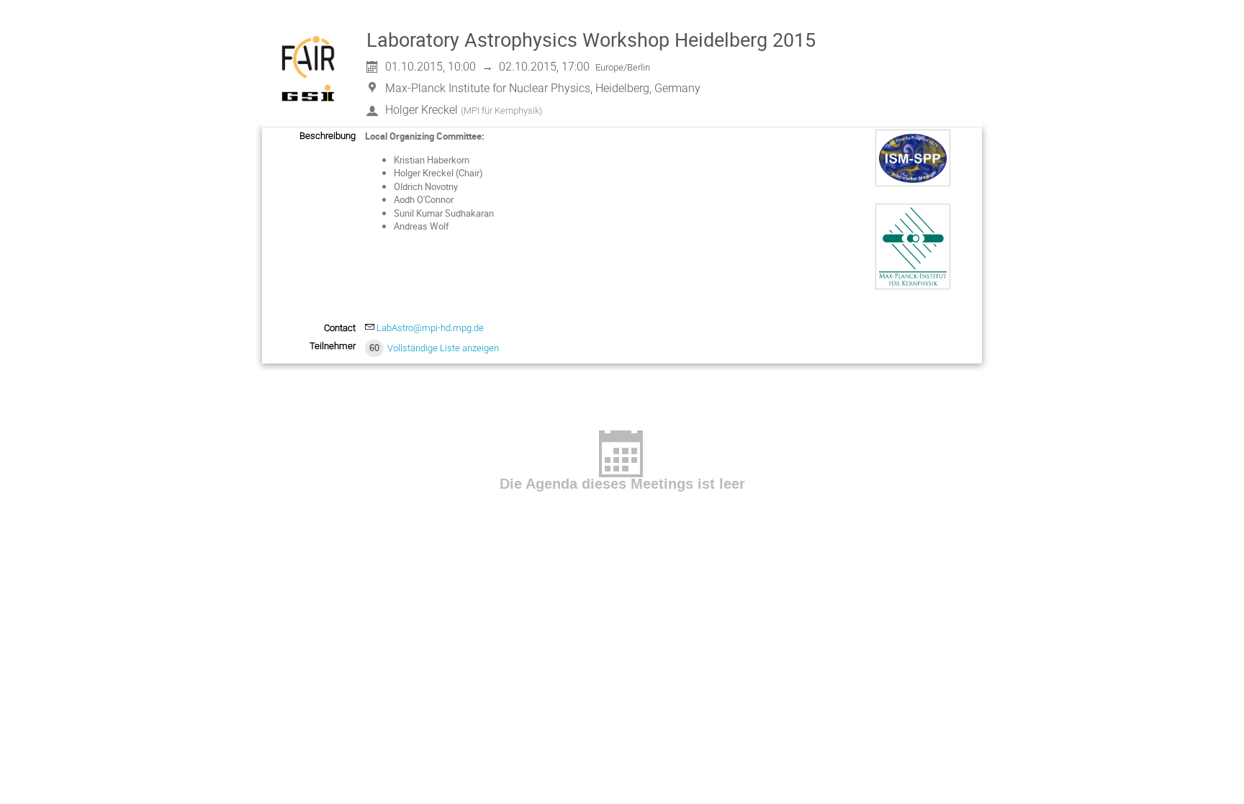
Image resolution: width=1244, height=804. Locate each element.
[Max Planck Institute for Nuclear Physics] (912, 285)
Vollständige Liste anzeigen (443, 348)
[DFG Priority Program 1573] (912, 182)
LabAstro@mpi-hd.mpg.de (430, 327)
